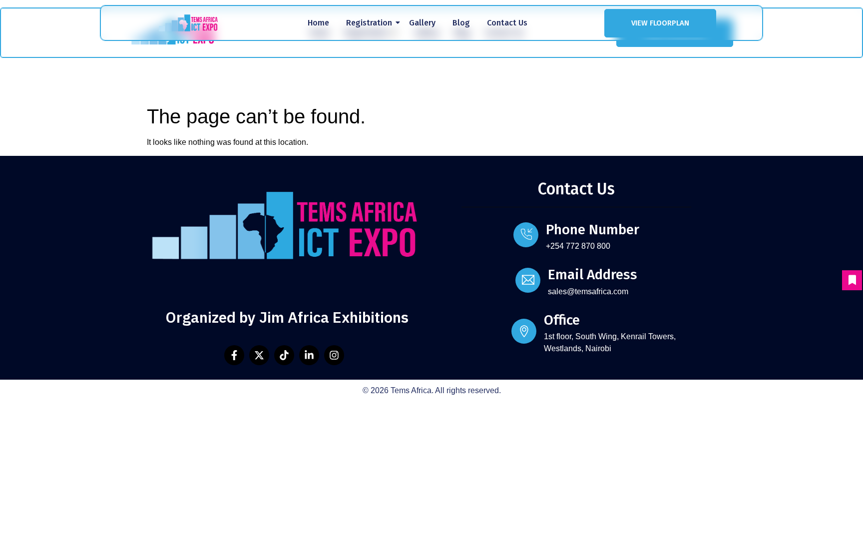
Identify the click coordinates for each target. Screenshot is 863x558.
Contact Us (507, 22)
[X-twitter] (259, 355)
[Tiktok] (284, 355)
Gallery (422, 22)
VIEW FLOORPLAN (660, 22)
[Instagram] (334, 355)
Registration (369, 22)
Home (318, 22)
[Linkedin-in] (309, 355)
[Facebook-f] (234, 355)
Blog (461, 22)
